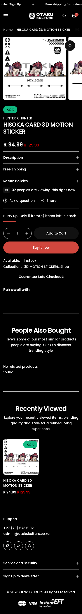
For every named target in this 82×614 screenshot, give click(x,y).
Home (8, 29)
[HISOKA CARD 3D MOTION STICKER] (21, 457)
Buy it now (41, 247)
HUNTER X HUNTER (17, 118)
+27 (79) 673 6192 (18, 528)
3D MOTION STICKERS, (42, 266)
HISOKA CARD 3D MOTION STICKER (17, 483)
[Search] (64, 15)
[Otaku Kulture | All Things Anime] (41, 15)
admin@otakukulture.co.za (26, 533)
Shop (64, 266)
